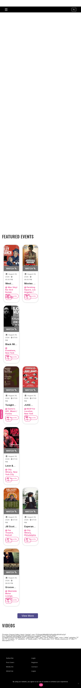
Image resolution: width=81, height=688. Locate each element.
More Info (13, 296)
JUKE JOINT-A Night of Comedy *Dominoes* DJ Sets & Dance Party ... (30, 405)
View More (28, 615)
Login (33, 658)
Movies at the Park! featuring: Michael (30, 283)
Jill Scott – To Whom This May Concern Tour (11, 526)
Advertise (9, 671)
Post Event (10, 662)
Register (34, 662)
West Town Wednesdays (11, 283)
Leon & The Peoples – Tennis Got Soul (11, 465)
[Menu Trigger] (6, 9)
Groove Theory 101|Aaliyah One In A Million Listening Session (11, 587)
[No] (78, 683)
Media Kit (10, 667)
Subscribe (1, 414)
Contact (34, 667)
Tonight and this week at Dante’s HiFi (10, 405)
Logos (33, 671)
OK (41, 685)
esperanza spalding (30, 526)
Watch (10, 268)
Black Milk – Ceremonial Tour (11, 344)
